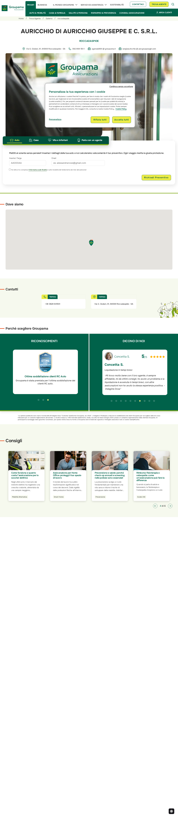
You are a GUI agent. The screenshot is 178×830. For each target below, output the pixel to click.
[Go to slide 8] (145, 402)
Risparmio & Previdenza (103, 13)
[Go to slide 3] (49, 401)
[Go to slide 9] (150, 402)
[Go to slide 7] (141, 402)
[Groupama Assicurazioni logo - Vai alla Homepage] (12, 8)
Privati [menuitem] (30, 5)
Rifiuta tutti (100, 119)
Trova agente (159, 4)
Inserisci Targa (15, 158)
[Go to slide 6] (136, 402)
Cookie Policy (121, 109)
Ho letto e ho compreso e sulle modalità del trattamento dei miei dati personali (48, 170)
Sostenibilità (117, 4)
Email (54, 158)
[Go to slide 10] (155, 402)
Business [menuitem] (42, 5)
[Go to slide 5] (131, 402)
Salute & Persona (78, 13)
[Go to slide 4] (126, 402)
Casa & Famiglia (57, 13)
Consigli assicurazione (131, 13)
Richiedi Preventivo (156, 177)
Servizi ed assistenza (92, 5)
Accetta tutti (121, 119)
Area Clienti (165, 12)
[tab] (14, 140)
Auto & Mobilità (37, 13)
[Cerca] (173, 4)
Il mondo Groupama (63, 5)
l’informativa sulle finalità (38, 170)
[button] (155, 506)
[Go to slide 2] (44, 401)
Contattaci (138, 4)
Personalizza (55, 119)
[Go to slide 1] (39, 401)
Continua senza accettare (121, 86)
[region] (90, 105)
